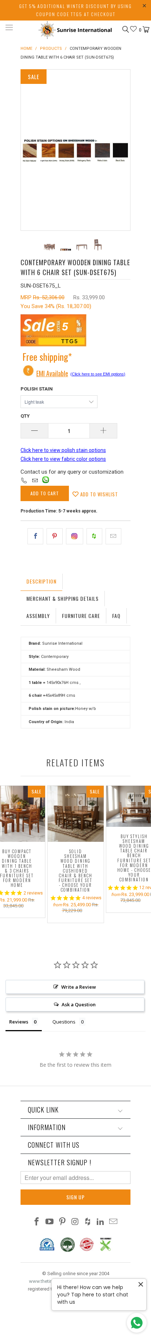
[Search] (125, 29)
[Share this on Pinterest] (54, 536)
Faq (116, 615)
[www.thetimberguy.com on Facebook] (37, 1222)
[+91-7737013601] (24, 481)
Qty (25, 416)
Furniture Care (81, 615)
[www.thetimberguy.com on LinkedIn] (100, 1222)
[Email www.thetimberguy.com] (113, 1222)
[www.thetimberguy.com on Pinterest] (62, 1222)
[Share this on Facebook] (35, 536)
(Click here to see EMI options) (97, 374)
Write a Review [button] (78, 987)
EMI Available (52, 373)
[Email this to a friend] (113, 536)
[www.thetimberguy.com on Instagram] (75, 1222)
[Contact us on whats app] (45, 481)
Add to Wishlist (98, 494)
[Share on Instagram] (74, 536)
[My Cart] (145, 29)
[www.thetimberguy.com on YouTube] (49, 1222)
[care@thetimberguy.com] (34, 481)
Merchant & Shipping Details (62, 598)
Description (41, 581)
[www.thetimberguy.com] (75, 29)
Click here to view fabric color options (63, 459)
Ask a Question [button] (79, 1004)
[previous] (28, 150)
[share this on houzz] (94, 536)
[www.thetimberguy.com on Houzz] (87, 1222)
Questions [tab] (64, 1021)
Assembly (38, 615)
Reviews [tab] (18, 1021)
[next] (123, 150)
